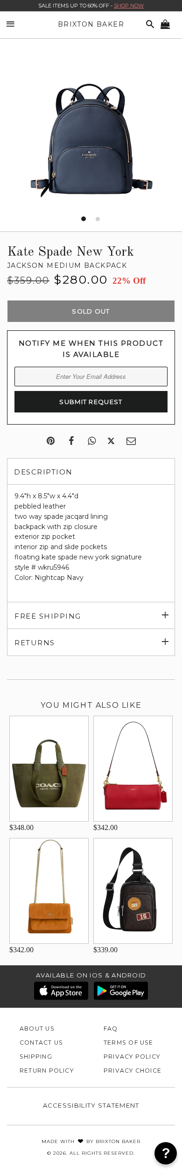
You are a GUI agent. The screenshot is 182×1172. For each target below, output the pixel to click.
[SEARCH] (148, 24)
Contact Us (41, 1042)
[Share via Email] (131, 441)
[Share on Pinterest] (51, 441)
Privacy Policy (132, 1056)
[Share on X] (111, 441)
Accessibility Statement (91, 1105)
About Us (37, 1028)
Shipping (36, 1056)
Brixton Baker (91, 24)
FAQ (111, 1028)
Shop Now (129, 5)
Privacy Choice (132, 1070)
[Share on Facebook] (71, 441)
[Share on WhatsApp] (92, 441)
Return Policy (47, 1070)
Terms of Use (129, 1042)
